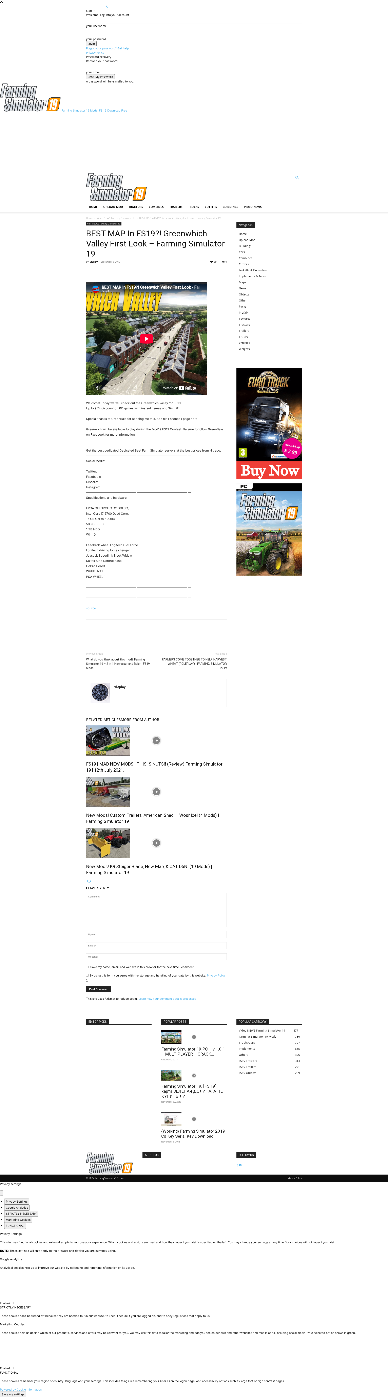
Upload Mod (113, 207)
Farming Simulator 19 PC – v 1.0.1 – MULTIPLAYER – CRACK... (193, 1052)
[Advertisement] (194, 143)
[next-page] (90, 881)
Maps (242, 282)
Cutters (211, 207)
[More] (109, 271)
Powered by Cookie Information (21, 1389)
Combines (156, 207)
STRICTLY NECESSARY (21, 1213)
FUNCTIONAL (15, 1225)
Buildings (230, 207)
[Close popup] (1, 1193)
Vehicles (244, 343)
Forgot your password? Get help (107, 48)
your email (93, 72)
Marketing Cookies (18, 1219)
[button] (297, 178)
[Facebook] (90, 271)
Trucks (193, 207)
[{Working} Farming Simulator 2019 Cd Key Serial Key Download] (194, 1119)
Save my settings (13, 1394)
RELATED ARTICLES (103, 719)
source (91, 608)
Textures (244, 318)
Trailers (175, 207)
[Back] (106, 6)
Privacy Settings (16, 1201)
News (242, 288)
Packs (242, 306)
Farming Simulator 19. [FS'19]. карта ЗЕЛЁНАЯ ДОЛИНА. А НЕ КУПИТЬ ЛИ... (192, 1091)
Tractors (136, 207)
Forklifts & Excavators (253, 270)
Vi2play (94, 261)
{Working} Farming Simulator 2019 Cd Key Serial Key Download (193, 1134)
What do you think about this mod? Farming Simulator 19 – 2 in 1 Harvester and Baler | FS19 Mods (118, 664)
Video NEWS (253, 207)
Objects (244, 294)
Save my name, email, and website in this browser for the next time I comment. (142, 967)
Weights (244, 349)
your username (96, 26)
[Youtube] (240, 1165)
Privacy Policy (95, 52)
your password (96, 39)
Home (93, 207)
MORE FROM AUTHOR (140, 719)
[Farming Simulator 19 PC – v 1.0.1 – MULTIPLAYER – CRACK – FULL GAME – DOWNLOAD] (194, 1037)
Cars (242, 252)
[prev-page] (87, 881)
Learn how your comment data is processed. (167, 998)
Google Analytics (17, 1207)
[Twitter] (99, 271)
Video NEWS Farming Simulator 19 (116, 218)
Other (243, 300)
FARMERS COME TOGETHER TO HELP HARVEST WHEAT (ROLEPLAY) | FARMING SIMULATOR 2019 (194, 664)
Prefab (243, 312)
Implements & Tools (252, 276)
